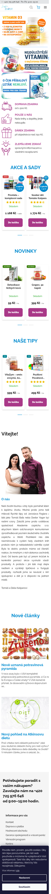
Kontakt (10, 822)
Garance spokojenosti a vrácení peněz (25, 835)
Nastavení (24, 877)
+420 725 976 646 (11, 2)
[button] (10, 29)
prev (3, 187)
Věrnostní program (15, 839)
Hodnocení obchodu (16, 830)
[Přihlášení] (25, 7)
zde (17, 870)
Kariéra (9, 843)
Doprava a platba (15, 826)
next (48, 187)
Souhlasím (24, 887)
